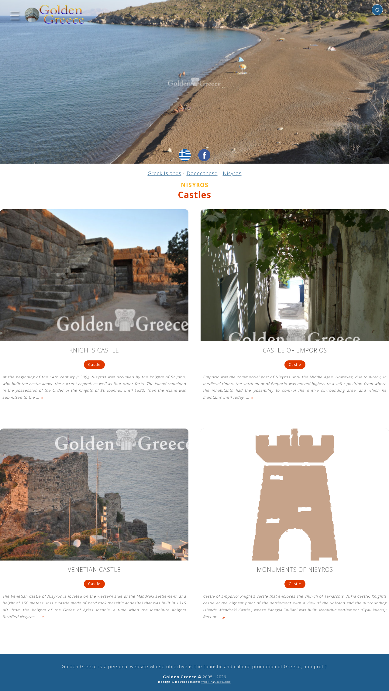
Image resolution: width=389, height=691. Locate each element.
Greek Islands (164, 173)
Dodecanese (202, 173)
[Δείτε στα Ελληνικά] (185, 155)
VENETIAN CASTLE (94, 570)
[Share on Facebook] (204, 155)
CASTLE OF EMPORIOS (295, 350)
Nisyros (232, 173)
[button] (13, 14)
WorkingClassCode (216, 682)
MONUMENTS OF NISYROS (295, 570)
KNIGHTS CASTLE (94, 350)
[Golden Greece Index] (54, 14)
